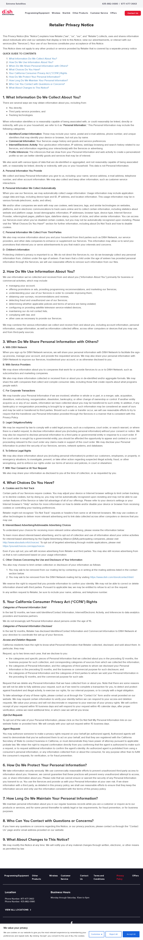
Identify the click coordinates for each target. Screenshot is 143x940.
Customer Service (99, 13)
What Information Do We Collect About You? (33, 58)
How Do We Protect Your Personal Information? (34, 76)
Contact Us (132, 13)
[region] (71, 932)
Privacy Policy (120, 877)
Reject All (113, 934)
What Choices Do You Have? (24, 69)
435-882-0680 (110, 3)
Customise (95, 934)
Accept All (131, 934)
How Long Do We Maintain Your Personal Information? (38, 80)
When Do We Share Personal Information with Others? (38, 65)
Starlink (66, 13)
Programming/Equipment (37, 13)
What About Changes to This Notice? (29, 87)
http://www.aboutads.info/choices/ (21, 542)
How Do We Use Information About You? (31, 62)
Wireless (56, 13)
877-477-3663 (129, 3)
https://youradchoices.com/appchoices (23, 546)
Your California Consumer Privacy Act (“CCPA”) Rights (38, 73)
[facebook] (72, 923)
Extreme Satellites (16, 3)
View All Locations (17, 909)
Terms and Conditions (99, 877)
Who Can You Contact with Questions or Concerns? (37, 84)
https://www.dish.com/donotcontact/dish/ (112, 577)
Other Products (80, 13)
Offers (113, 13)
